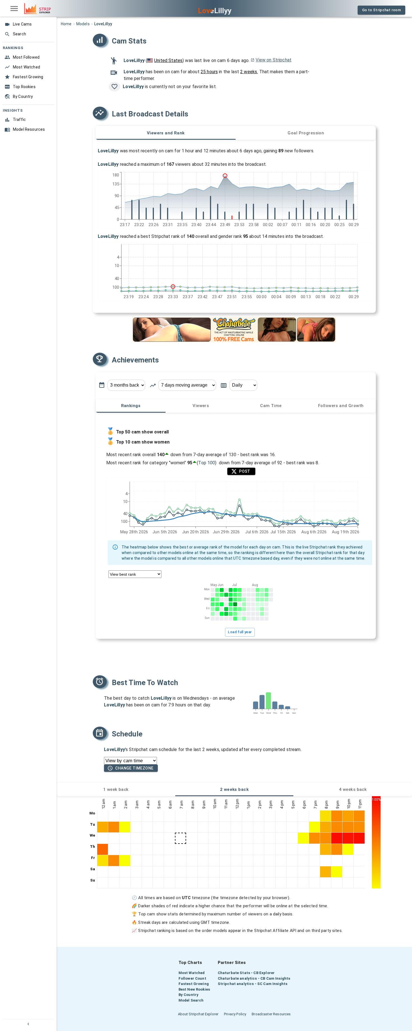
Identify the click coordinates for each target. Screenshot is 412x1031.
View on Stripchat (273, 60)
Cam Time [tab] (270, 405)
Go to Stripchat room (381, 10)
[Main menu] (14, 8)
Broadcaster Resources (271, 1014)
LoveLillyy (134, 60)
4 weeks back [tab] (353, 789)
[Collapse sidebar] (28, 1024)
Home (66, 24)
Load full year (240, 632)
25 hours (209, 71)
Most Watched (192, 973)
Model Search (191, 1000)
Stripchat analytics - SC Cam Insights (253, 984)
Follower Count (192, 978)
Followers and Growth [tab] (341, 405)
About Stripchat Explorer (198, 1014)
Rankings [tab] (130, 405)
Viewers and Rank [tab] (166, 133)
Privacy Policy (235, 1014)
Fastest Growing (194, 984)
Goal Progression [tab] (306, 133)
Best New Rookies (194, 989)
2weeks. (249, 71)
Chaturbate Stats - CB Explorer (246, 973)
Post (245, 471)
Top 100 (206, 462)
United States (168, 60)
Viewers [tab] (201, 405)
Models (83, 24)
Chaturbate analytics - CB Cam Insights (254, 978)
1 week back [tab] (116, 789)
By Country (189, 995)
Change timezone (134, 768)
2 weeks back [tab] (234, 789)
